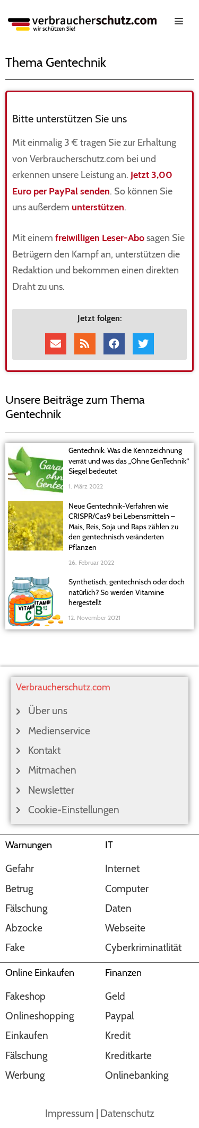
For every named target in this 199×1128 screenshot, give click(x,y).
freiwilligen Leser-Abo (99, 238)
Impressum (69, 1113)
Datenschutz (127, 1113)
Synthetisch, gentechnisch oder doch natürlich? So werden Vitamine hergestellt (126, 592)
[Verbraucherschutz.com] (82, 22)
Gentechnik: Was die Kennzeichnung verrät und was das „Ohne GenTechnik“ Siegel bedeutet (128, 461)
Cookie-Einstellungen (73, 810)
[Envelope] (55, 343)
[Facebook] (114, 343)
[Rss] (85, 343)
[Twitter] (143, 343)
